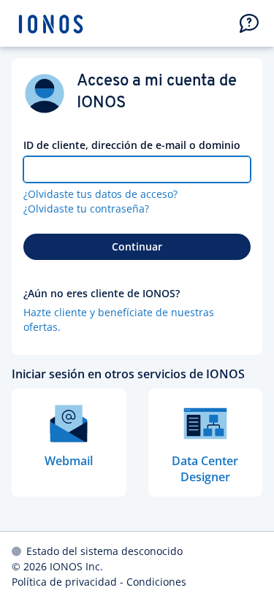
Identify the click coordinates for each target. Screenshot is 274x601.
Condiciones (156, 582)
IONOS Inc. (76, 566)
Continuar (137, 246)
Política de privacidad (64, 582)
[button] (249, 23)
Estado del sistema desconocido (104, 551)
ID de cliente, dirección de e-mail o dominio (131, 145)
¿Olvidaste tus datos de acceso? (100, 194)
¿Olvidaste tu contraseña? (86, 208)
